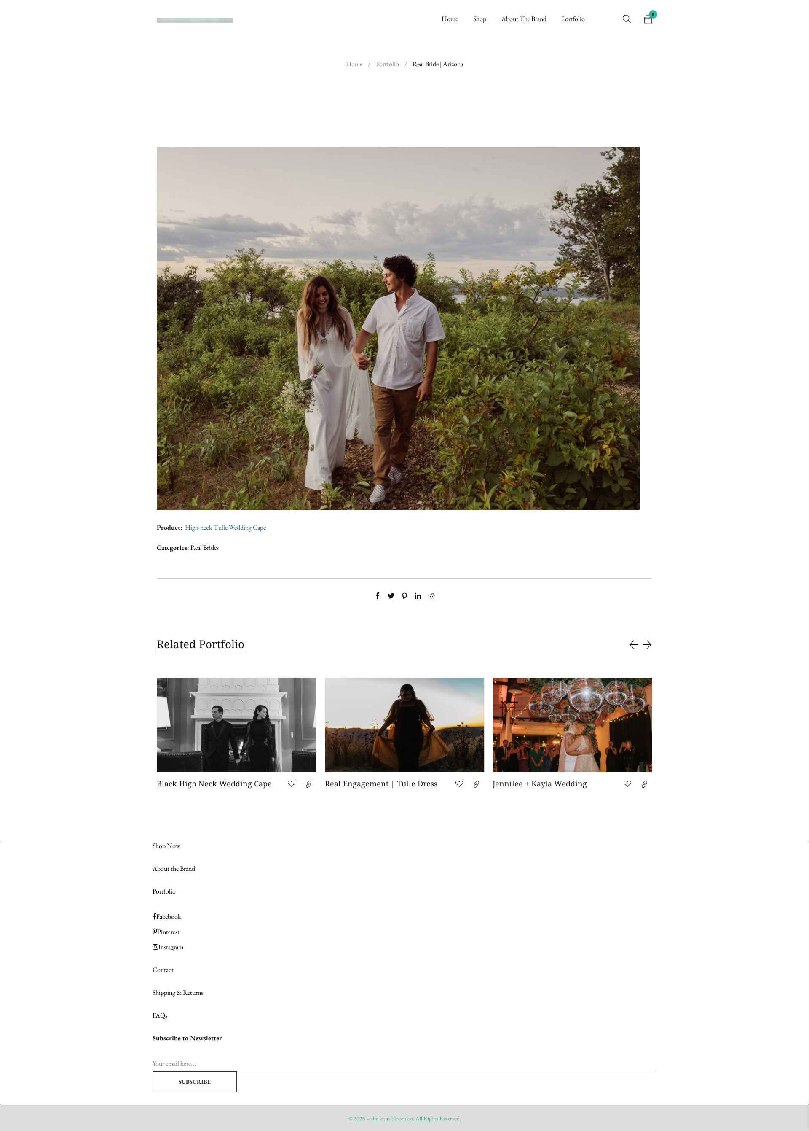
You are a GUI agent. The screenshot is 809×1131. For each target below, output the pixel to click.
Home (354, 63)
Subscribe (195, 1081)
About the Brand (174, 868)
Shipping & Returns (178, 992)
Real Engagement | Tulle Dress (213, 783)
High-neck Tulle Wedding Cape (225, 527)
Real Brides (204, 547)
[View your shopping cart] (648, 19)
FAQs (160, 1015)
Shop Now (166, 845)
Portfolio (387, 63)
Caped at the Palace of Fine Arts (550, 783)
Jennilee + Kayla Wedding (372, 783)
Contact (163, 969)
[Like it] (291, 784)
